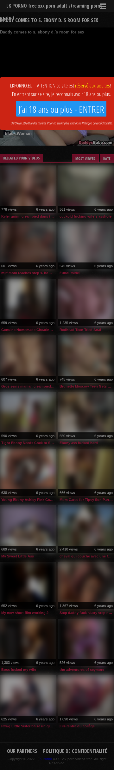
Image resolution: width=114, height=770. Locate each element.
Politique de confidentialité (97, 123)
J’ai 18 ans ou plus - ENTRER (61, 109)
